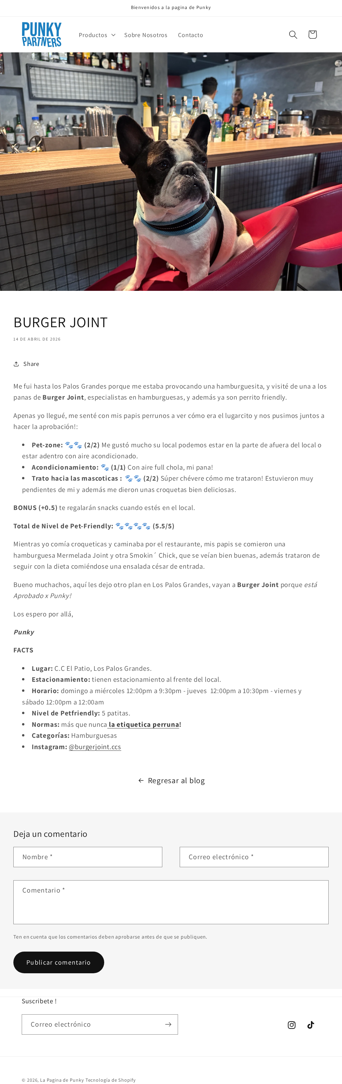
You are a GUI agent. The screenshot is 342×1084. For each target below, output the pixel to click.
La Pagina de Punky (62, 1080)
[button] (96, 35)
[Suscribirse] (168, 1024)
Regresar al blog (176, 780)
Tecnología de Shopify (111, 1080)
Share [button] (31, 364)
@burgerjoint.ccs (95, 746)
